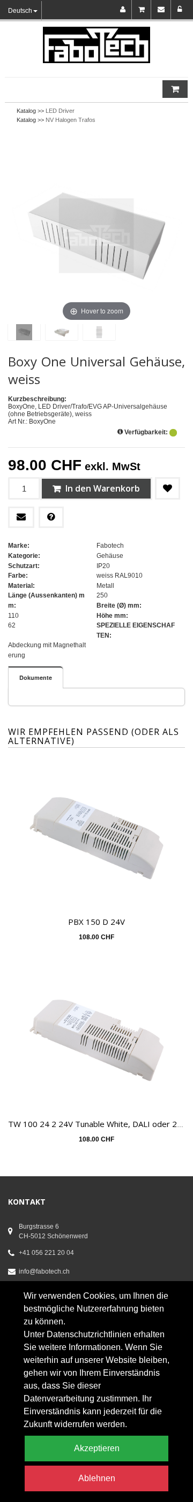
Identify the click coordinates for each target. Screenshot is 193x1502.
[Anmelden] (180, 9)
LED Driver (60, 111)
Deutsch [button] (20, 10)
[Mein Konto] (124, 9)
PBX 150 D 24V (96, 921)
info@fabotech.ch (44, 1271)
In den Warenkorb (101, 488)
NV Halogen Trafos (70, 120)
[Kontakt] (163, 9)
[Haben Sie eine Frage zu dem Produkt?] (51, 517)
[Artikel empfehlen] (21, 517)
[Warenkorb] (143, 9)
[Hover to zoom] (96, 235)
